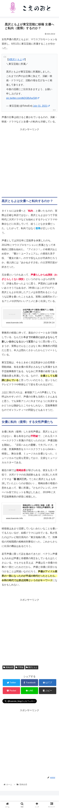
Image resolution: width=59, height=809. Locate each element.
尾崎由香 (9, 667)
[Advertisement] (29, 161)
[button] (53, 465)
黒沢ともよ (32, 667)
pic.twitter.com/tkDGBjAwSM (21, 98)
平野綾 (20, 667)
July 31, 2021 (40, 106)
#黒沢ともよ (15, 59)
